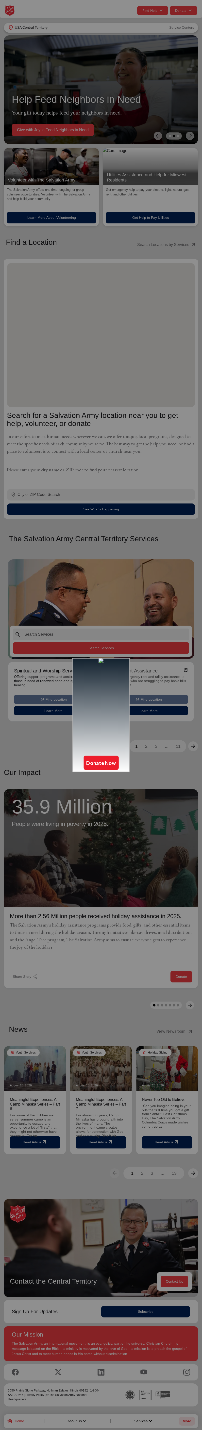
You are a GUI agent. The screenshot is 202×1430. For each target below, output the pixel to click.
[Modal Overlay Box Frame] (101, 715)
